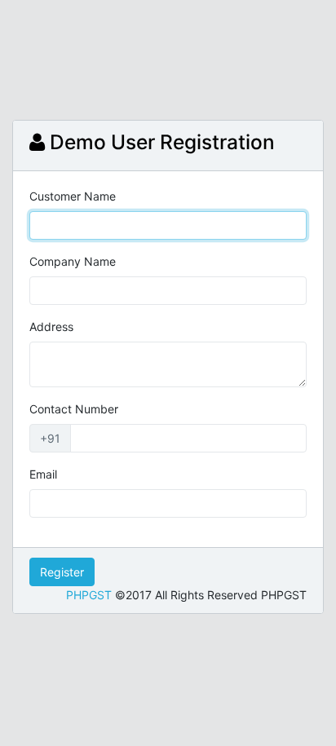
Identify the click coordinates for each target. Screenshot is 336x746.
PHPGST (89, 595)
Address (51, 326)
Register (62, 572)
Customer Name (72, 196)
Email (43, 474)
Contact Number (73, 409)
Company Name (72, 261)
